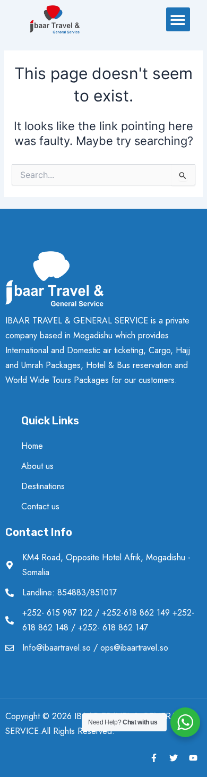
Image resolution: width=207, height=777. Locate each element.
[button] (178, 19)
